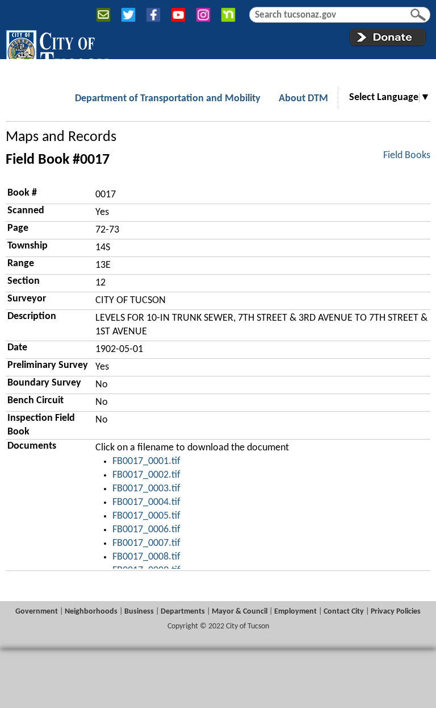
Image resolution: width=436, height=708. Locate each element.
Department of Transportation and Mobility (168, 98)
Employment (295, 611)
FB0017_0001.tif (146, 461)
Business (139, 611)
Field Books (406, 155)
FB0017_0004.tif (146, 502)
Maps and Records (61, 137)
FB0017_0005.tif (146, 516)
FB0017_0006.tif (146, 530)
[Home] (57, 50)
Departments (183, 611)
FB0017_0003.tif (146, 489)
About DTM (303, 98)
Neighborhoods (91, 611)
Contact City (344, 611)
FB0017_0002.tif (146, 475)
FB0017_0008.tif (146, 557)
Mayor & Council (239, 611)
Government (36, 611)
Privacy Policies (396, 611)
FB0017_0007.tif (146, 543)
